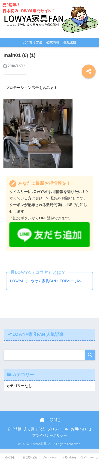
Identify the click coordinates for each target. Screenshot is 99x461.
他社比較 (69, 42)
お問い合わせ (81, 429)
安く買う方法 (32, 42)
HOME (52, 420)
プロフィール (57, 429)
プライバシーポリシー (49, 435)
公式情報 (52, 42)
